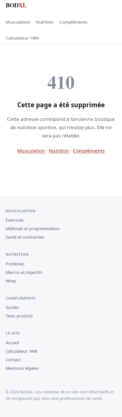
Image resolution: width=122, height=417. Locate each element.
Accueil (12, 342)
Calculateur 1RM (22, 38)
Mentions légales (22, 368)
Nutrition (45, 22)
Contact (13, 359)
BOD (16, 5)
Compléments (73, 22)
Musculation (18, 22)
